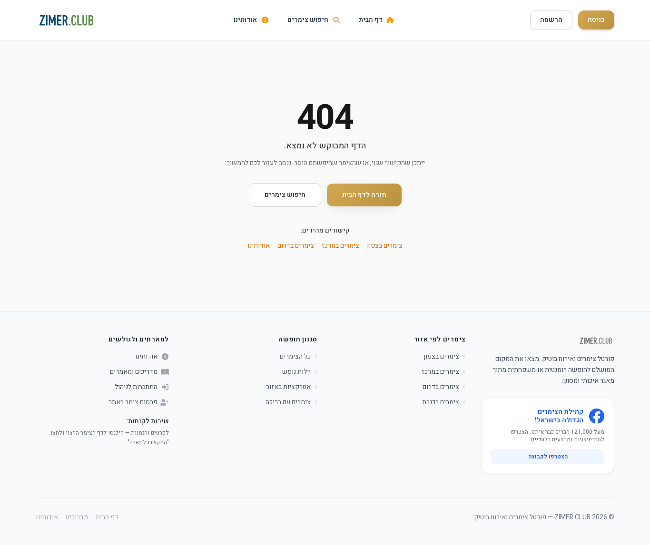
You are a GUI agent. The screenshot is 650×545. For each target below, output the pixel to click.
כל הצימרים (295, 356)
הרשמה (551, 20)
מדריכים (77, 517)
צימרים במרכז (340, 246)
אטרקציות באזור (288, 387)
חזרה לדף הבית (364, 195)
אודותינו (258, 246)
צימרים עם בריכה (288, 402)
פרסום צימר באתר (133, 402)
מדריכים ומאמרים (134, 372)
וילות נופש (296, 372)
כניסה (596, 20)
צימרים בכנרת (440, 402)
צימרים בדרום (295, 246)
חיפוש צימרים (285, 195)
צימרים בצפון (385, 246)
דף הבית (107, 517)
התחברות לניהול (136, 387)
